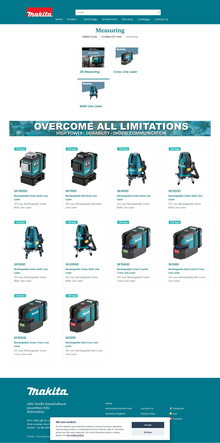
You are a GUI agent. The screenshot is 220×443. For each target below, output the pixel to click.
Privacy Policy (148, 413)
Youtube (177, 418)
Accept (147, 425)
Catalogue (144, 19)
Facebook (178, 408)
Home (58, 19)
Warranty (127, 19)
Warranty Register (115, 413)
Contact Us (161, 19)
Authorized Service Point (118, 408)
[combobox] (118, 12)
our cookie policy (75, 435)
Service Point (109, 19)
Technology (90, 19)
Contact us (147, 408)
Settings (148, 432)
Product (71, 19)
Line (174, 413)
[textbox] (118, 12)
